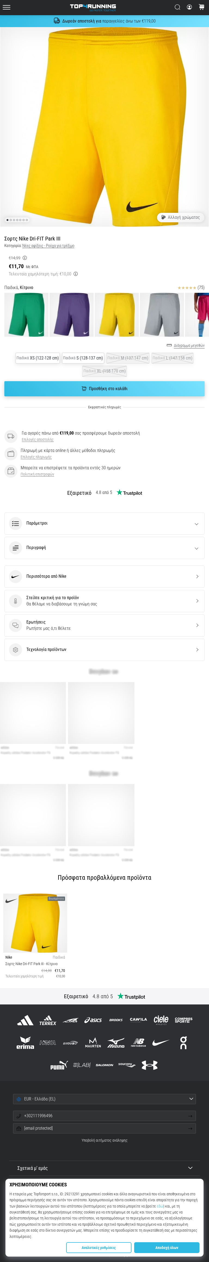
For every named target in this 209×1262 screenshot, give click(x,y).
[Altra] (70, 1020)
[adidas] (25, 1020)
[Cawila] (138, 1020)
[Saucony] (127, 1065)
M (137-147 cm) (127, 358)
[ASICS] (93, 1020)
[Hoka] (47, 1042)
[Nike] (161, 1042)
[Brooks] (115, 1020)
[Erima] (25, 1042)
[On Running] (184, 1042)
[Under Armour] (150, 1065)
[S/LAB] (81, 1065)
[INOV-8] (70, 1042)
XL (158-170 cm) (105, 371)
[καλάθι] (201, 7)
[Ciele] (161, 1020)
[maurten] (93, 1042)
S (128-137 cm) (83, 358)
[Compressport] (184, 1020)
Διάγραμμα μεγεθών (189, 345)
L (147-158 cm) (172, 358)
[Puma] (59, 1065)
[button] (104, 523)
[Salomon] (104, 1065)
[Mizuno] (115, 1042)
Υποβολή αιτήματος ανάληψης (105, 1140)
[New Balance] (138, 1042)
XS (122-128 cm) (38, 358)
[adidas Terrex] (47, 1020)
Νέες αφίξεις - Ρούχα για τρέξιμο (48, 245)
